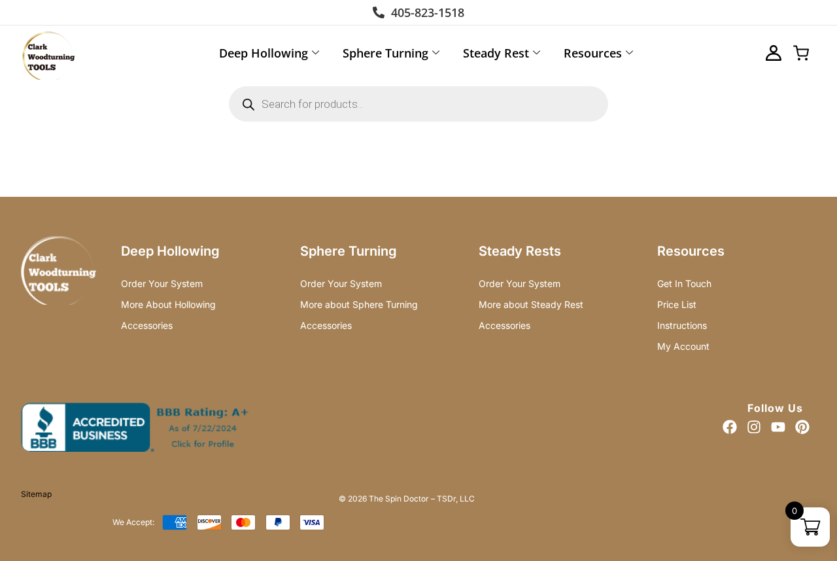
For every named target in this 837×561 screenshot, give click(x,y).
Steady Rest (496, 53)
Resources (593, 53)
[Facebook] (730, 427)
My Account (683, 346)
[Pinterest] (802, 427)
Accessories (147, 325)
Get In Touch (684, 283)
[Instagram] (754, 427)
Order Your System (162, 283)
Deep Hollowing (263, 53)
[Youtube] (778, 427)
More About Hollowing (168, 304)
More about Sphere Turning (359, 304)
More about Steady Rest (531, 304)
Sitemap (36, 494)
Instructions (682, 325)
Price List (676, 304)
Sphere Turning (385, 53)
